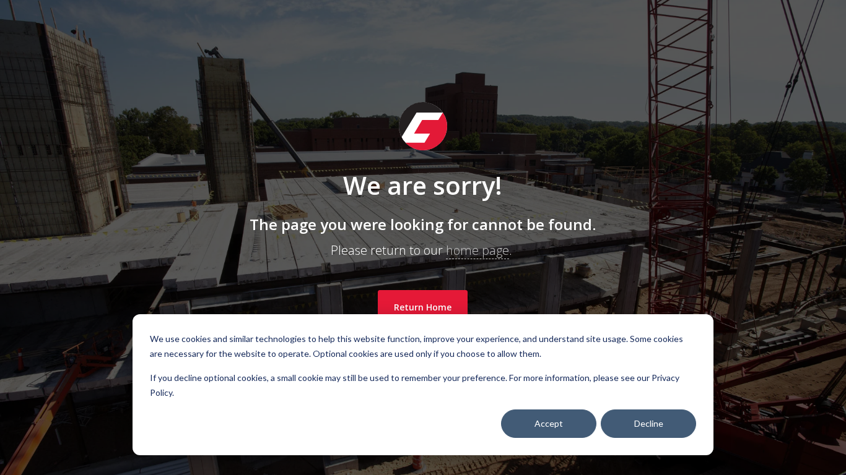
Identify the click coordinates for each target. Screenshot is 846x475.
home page (477, 250)
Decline (648, 423)
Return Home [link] (422, 307)
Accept (548, 423)
